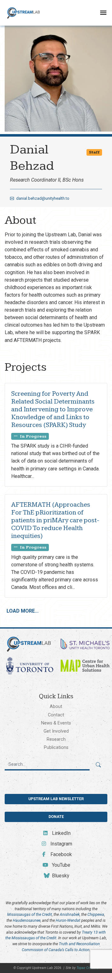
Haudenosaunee (26, 920)
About (56, 706)
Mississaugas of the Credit (29, 914)
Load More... (23, 611)
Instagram (60, 844)
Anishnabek (70, 914)
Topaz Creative (88, 968)
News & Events (56, 722)
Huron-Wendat (68, 920)
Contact (56, 714)
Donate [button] (56, 816)
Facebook (60, 854)
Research (56, 739)
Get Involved (56, 731)
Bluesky (60, 876)
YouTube (60, 865)
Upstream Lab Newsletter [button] (56, 798)
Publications (56, 747)
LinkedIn (60, 833)
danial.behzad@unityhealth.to (42, 198)
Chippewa (95, 914)
